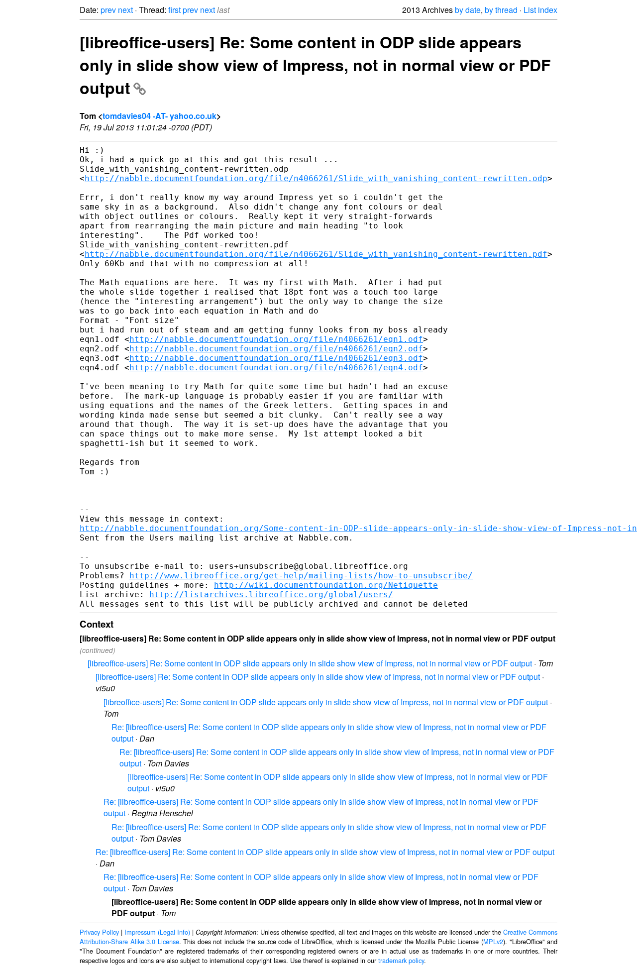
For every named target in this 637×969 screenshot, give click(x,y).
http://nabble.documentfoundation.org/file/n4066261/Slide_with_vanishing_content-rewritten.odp (316, 178)
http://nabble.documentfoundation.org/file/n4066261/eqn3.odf (276, 358)
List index (540, 9)
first (174, 9)
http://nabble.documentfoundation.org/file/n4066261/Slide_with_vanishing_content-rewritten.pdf (316, 254)
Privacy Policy (99, 932)
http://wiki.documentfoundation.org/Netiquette (326, 585)
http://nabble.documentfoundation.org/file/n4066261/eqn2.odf (276, 348)
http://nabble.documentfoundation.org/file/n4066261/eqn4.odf (276, 367)
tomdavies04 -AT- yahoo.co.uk (159, 115)
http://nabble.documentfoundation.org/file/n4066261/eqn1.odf (276, 339)
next (125, 9)
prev (108, 9)
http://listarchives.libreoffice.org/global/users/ (271, 594)
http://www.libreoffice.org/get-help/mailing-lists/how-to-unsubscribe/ (301, 575)
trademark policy (401, 960)
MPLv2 (493, 941)
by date (468, 9)
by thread (501, 9)
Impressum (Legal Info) (157, 932)
